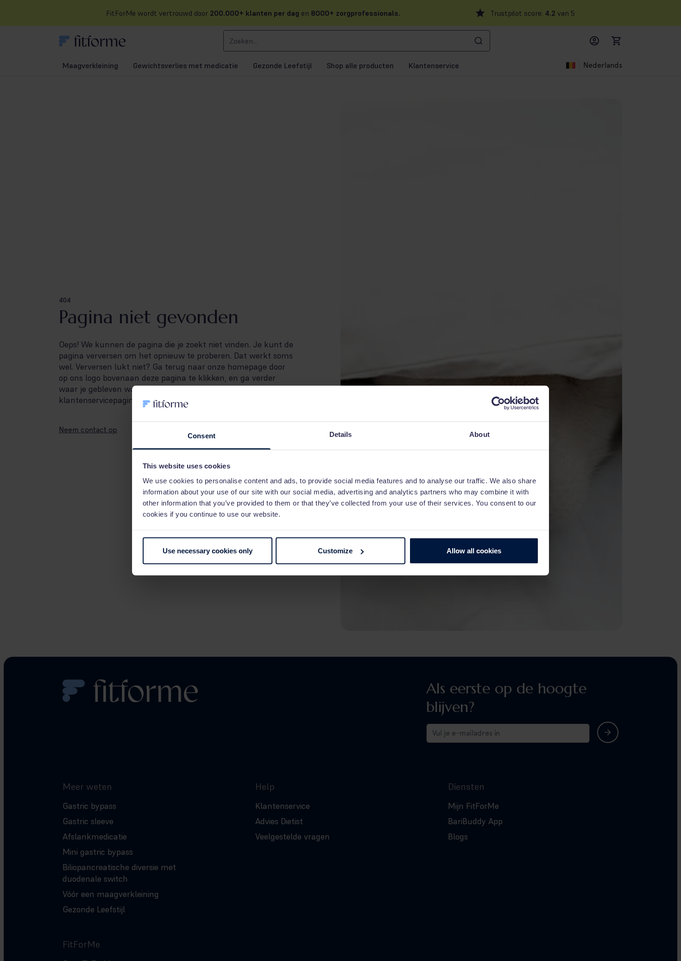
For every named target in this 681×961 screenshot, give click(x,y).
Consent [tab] (201, 435)
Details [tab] (340, 434)
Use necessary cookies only (207, 551)
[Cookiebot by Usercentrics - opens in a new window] (498, 403)
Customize (335, 551)
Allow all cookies (474, 551)
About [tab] (479, 434)
